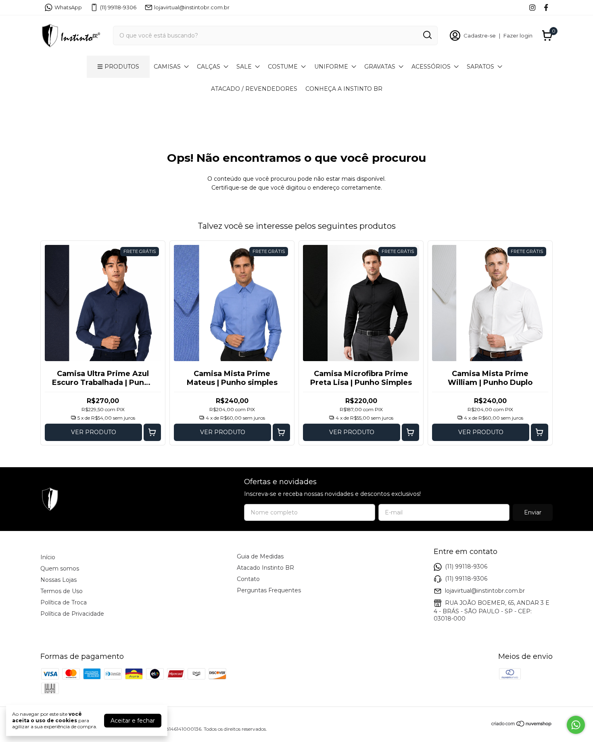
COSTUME (283, 66)
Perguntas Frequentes (269, 590)
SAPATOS (480, 66)
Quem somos (59, 568)
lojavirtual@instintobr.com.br (192, 7)
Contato (248, 579)
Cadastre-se (480, 35)
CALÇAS (208, 66)
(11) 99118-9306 (118, 7)
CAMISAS (167, 66)
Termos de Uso (61, 591)
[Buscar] (427, 35)
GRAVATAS (379, 66)
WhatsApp (68, 7)
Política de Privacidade (72, 613)
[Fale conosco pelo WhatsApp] (576, 725)
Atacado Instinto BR (265, 567)
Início (47, 557)
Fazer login (517, 35)
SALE (244, 66)
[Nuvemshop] (522, 725)
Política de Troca (63, 602)
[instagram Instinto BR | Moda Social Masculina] (532, 7)
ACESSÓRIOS (431, 66)
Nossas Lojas (58, 579)
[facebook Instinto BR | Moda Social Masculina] (546, 7)
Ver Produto (93, 432)
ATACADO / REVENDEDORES (254, 88)
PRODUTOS (121, 66)
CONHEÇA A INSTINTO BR (343, 88)
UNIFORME (331, 66)
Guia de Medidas (260, 556)
